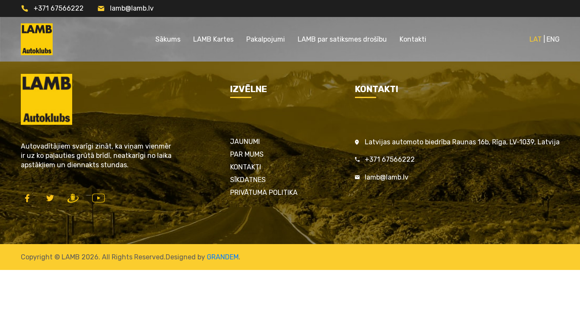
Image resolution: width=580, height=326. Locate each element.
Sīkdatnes (248, 180)
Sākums (167, 39)
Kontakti (413, 39)
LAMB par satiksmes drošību (342, 39)
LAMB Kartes (213, 39)
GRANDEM (223, 257)
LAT (535, 39)
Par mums (247, 154)
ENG (553, 39)
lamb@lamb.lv (132, 8)
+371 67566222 (59, 8)
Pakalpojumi (265, 39)
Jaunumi (245, 142)
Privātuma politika (264, 192)
